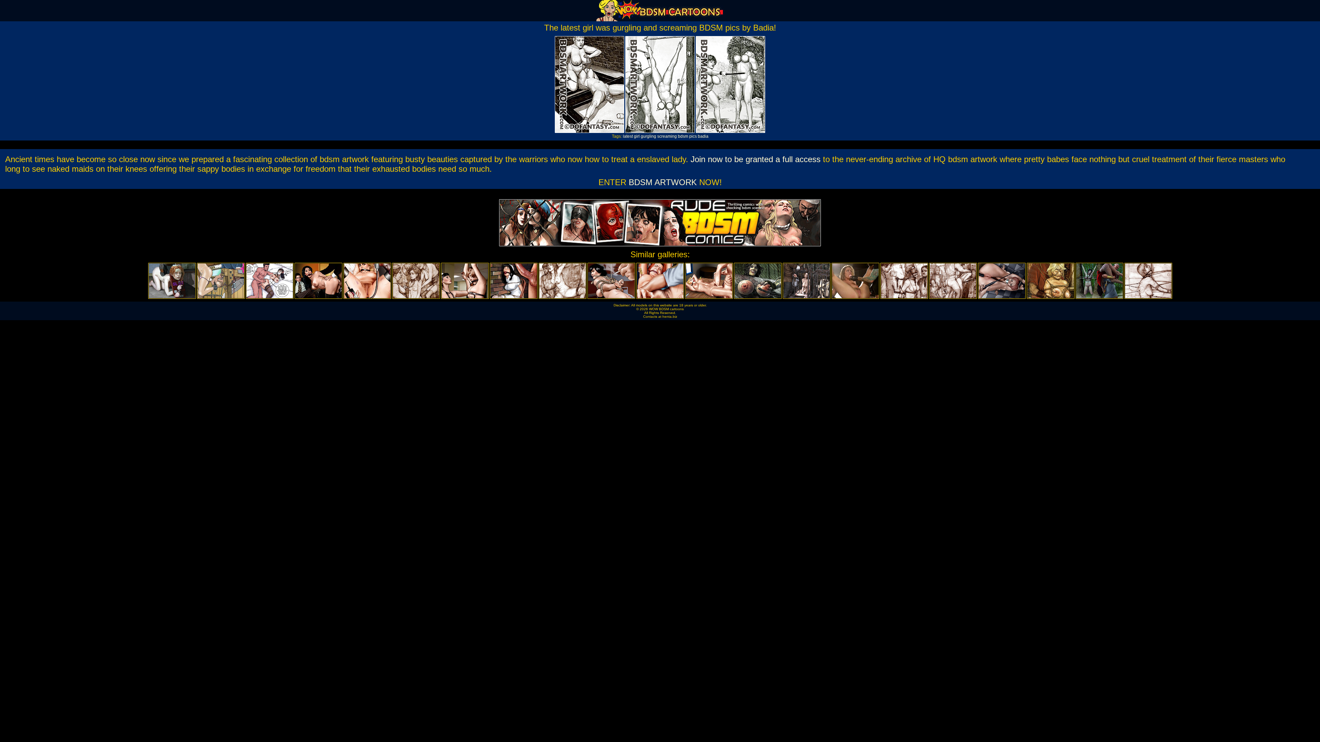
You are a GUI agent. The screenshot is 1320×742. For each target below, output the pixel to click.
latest (628, 136)
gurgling (648, 136)
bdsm (683, 136)
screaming (667, 136)
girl (637, 136)
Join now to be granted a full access (756, 159)
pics (693, 136)
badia (703, 136)
